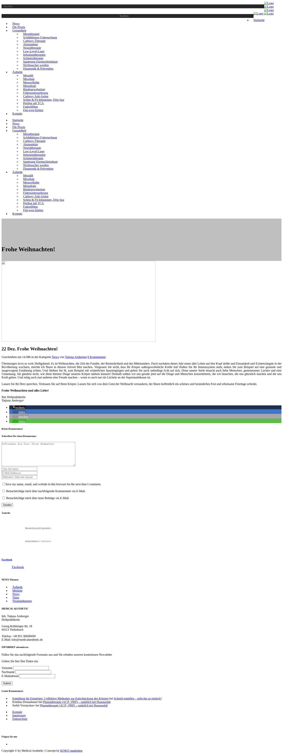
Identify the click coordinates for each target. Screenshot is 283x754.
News (55, 357)
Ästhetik (17, 587)
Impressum (19, 715)
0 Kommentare (97, 357)
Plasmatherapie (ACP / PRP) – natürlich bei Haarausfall (77, 702)
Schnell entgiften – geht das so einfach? (138, 698)
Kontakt (17, 712)
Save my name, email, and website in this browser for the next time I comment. (53, 484)
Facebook (7, 559)
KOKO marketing (71, 750)
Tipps (15, 597)
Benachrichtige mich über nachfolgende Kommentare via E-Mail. (45, 491)
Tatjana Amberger (76, 357)
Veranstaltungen (22, 601)
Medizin (17, 590)
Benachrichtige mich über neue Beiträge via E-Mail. (37, 498)
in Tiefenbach (38, 541)
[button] (18, 407)
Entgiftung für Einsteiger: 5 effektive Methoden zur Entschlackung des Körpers (60, 698)
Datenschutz (19, 719)
